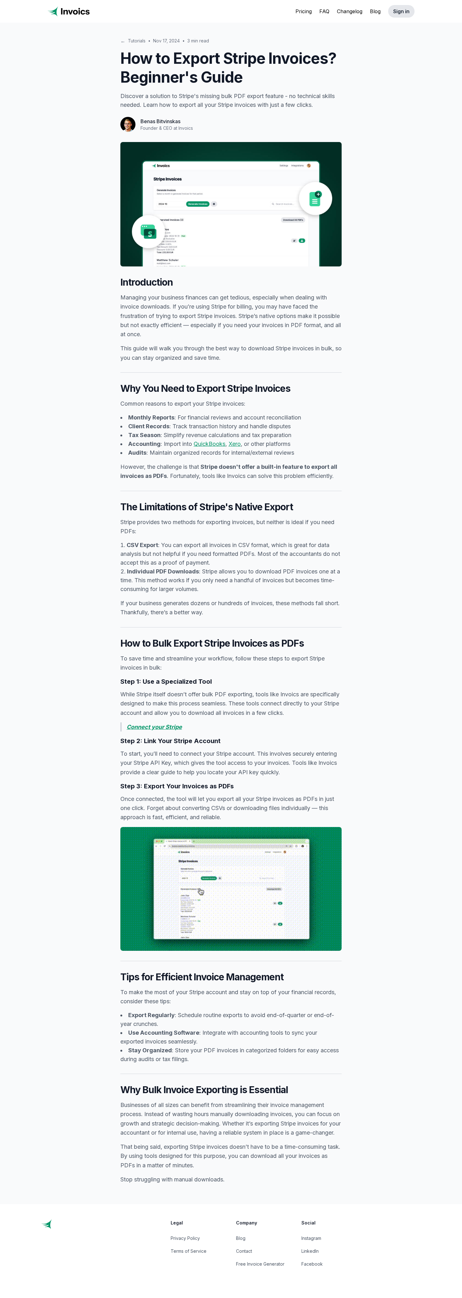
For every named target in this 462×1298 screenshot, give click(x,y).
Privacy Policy (185, 1238)
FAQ (324, 11)
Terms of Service (188, 1251)
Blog (375, 11)
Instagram (311, 1238)
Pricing (303, 11)
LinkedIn (310, 1251)
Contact (244, 1251)
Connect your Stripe (154, 727)
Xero (234, 444)
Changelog (349, 11)
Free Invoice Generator (260, 1264)
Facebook (312, 1264)
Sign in (401, 11)
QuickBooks (209, 444)
